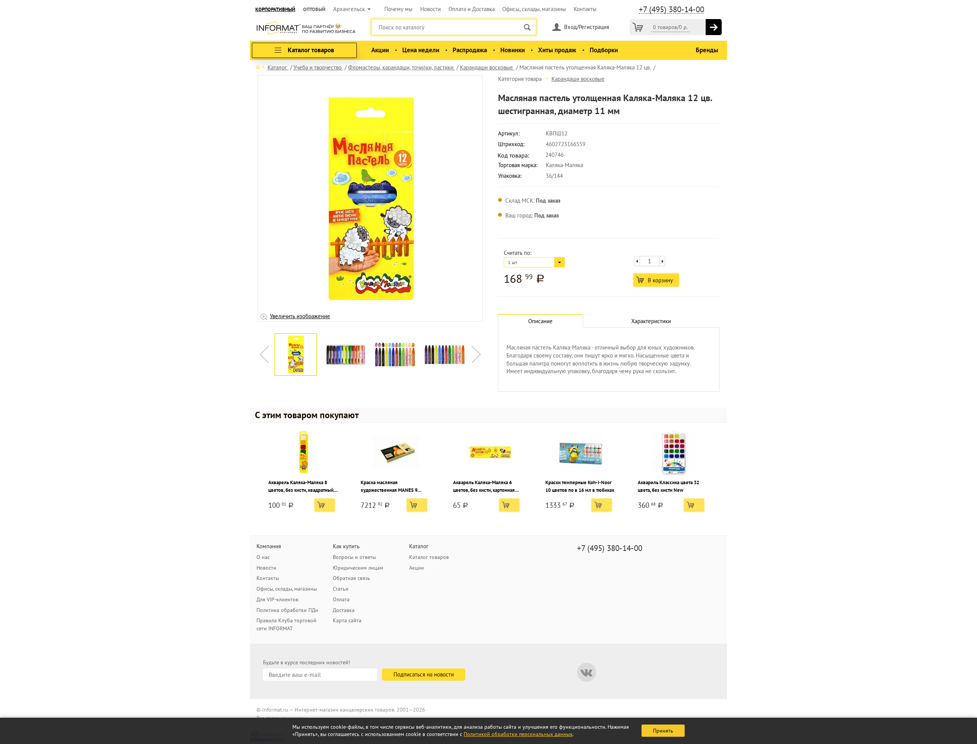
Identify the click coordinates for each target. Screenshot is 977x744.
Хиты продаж (557, 50)
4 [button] (357, 327)
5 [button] (368, 327)
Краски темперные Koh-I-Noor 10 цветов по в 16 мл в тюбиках (579, 486)
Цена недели (420, 50)
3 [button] (345, 327)
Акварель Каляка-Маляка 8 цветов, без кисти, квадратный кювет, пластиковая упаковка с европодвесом (301, 486)
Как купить (346, 546)
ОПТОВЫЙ (314, 9)
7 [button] (391, 327)
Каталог (419, 546)
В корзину (660, 280)
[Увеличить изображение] (371, 198)
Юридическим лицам (358, 567)
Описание (540, 321)
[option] (370, 199)
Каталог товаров (429, 557)
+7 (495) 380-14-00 (671, 9)
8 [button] (402, 327)
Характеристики (651, 321)
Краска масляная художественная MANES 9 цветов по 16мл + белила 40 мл (395, 486)
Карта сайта (347, 620)
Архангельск (349, 9)
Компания (268, 546)
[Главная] (260, 67)
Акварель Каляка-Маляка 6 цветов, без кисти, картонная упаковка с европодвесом (484, 486)
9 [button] (414, 327)
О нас (263, 557)
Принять (663, 730)
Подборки (604, 50)
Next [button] (476, 354)
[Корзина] (638, 27)
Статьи (340, 588)
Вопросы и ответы (354, 557)
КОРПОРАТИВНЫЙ (275, 9)
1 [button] (322, 327)
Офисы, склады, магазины (534, 9)
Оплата (341, 599)
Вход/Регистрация (586, 27)
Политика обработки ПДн (287, 610)
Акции (380, 50)
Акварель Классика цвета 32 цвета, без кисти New (668, 486)
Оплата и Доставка (471, 9)
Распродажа (470, 50)
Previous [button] (264, 354)
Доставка (344, 610)
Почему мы (398, 9)
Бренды (707, 50)
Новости (430, 9)
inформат (305, 29)
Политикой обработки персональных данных (518, 734)
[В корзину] (714, 27)
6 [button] (380, 327)
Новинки (512, 50)
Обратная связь (351, 578)
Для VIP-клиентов (277, 599)
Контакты (585, 9)
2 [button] (334, 327)
